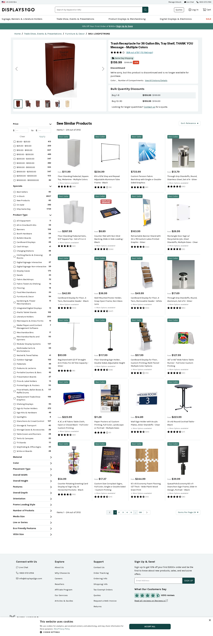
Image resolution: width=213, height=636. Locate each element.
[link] (17, 33)
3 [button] (123, 512)
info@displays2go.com (30, 578)
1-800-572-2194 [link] (26, 573)
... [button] (135, 512)
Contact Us (99, 567)
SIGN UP (188, 580)
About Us (59, 567)
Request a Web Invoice (105, 600)
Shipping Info (101, 584)
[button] (145, 10)
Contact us (149, 106)
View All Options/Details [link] (156, 80)
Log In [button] (195, 9)
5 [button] (131, 512)
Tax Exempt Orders (103, 589)
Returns (98, 606)
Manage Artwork (175, 2)
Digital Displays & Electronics (176, 19)
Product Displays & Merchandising (127, 19)
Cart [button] (209, 9)
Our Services (61, 595)
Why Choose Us (62, 573)
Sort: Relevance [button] (188, 123)
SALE (208, 19)
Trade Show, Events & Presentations (75, 19)
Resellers (59, 584)
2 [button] (119, 512)
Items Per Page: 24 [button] (187, 512)
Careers (58, 578)
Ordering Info (100, 578)
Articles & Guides (64, 600)
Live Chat (190, 2)
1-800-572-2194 (205, 2)
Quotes (179, 10)
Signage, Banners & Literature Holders (22, 19)
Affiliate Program (63, 589)
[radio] (18, 104)
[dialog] (106, 626)
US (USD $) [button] (10, 2)
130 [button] (140, 512)
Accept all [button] (149, 626)
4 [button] (127, 512)
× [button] (210, 620)
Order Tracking (101, 573)
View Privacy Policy (62, 629)
